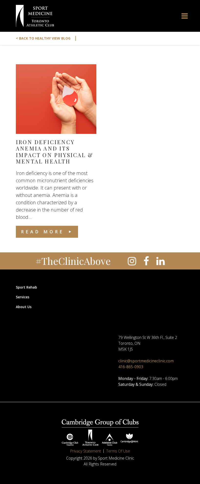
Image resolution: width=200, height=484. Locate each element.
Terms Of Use (118, 451)
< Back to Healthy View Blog (46, 38)
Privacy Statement (85, 451)
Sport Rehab (26, 287)
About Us (23, 306)
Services (22, 297)
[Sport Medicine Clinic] (35, 16)
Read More (42, 232)
